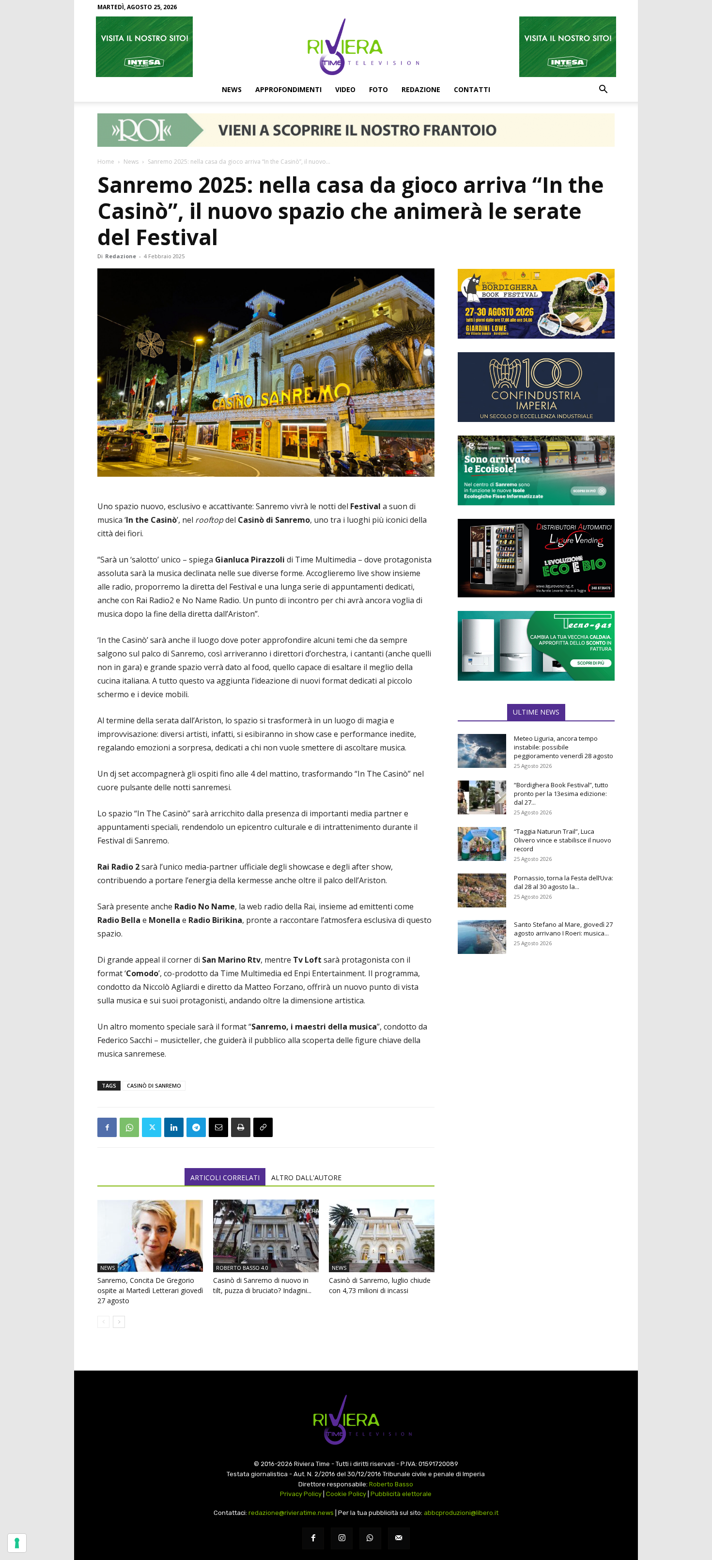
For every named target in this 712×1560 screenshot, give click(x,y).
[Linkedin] (174, 1127)
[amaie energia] (536, 470)
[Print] (240, 1127)
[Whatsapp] (370, 1538)
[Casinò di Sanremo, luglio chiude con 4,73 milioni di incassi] (381, 1236)
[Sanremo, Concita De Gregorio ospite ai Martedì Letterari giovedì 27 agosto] (150, 1236)
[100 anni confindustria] (536, 387)
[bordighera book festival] (536, 304)
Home (105, 161)
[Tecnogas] (536, 646)
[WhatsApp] (129, 1127)
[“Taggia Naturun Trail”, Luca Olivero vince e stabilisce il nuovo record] (482, 844)
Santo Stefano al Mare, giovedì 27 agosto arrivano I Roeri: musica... (563, 928)
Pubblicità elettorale (401, 1494)
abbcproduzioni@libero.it (461, 1512)
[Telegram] (196, 1127)
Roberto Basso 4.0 (242, 1267)
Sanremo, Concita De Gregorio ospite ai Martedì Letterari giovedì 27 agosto (150, 1290)
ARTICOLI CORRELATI (225, 1177)
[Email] (218, 1127)
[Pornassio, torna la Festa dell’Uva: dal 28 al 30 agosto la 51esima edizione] (482, 890)
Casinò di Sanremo (154, 1085)
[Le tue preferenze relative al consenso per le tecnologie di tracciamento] (17, 1543)
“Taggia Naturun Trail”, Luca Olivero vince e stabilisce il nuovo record (562, 840)
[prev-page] (103, 1322)
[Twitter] (151, 1127)
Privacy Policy (301, 1494)
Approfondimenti (288, 89)
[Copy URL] (263, 1127)
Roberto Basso (391, 1484)
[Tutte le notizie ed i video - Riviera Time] (356, 1420)
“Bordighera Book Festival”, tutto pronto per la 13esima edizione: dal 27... (561, 793)
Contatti (472, 89)
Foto (378, 89)
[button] (603, 90)
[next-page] (119, 1322)
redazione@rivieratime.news (291, 1512)
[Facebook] (107, 1127)
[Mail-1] (399, 1538)
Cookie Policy (346, 1494)
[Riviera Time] (356, 46)
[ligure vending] (536, 558)
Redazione (421, 89)
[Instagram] (342, 1538)
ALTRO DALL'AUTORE (306, 1177)
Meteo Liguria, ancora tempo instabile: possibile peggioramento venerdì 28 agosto (563, 747)
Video (345, 89)
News (232, 89)
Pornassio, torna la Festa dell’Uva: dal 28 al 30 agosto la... (563, 882)
